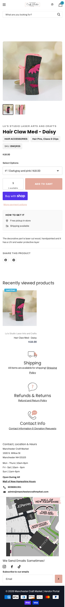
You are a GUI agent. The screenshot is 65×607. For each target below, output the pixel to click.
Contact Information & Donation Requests (32, 428)
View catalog (4, 4)
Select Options (10, 163)
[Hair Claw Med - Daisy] (20, 308)
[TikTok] (19, 566)
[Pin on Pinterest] (14, 260)
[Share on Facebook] (6, 260)
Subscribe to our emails (16, 572)
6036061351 (14, 487)
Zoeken (58, 14)
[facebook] (12, 566)
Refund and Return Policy (32, 400)
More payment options (15, 204)
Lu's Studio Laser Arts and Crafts (29, 126)
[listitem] (8, 109)
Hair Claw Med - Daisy (25, 338)
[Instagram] (4, 566)
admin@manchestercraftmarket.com (28, 492)
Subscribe (58, 579)
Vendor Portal (51, 591)
